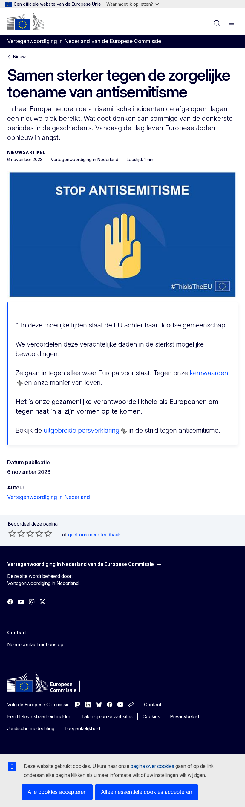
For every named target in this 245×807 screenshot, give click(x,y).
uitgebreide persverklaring (82, 430)
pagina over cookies (152, 766)
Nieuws (20, 56)
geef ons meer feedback (94, 535)
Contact (152, 705)
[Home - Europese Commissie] (25, 21)
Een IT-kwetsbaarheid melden (39, 716)
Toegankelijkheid (82, 728)
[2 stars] (17, 533)
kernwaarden (209, 373)
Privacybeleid (184, 716)
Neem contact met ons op (35, 644)
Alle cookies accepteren (57, 792)
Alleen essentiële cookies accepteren (146, 792)
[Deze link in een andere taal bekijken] (20, 383)
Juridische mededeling (30, 728)
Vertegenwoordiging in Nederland (48, 497)
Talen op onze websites (107, 716)
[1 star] (12, 533)
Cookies (151, 716)
